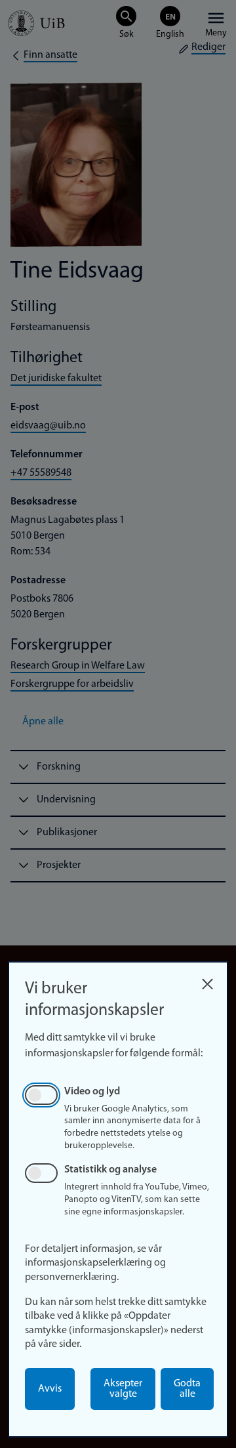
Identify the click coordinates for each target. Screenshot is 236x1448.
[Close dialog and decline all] (207, 980)
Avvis (50, 1389)
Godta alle (187, 1388)
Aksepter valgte (123, 1388)
